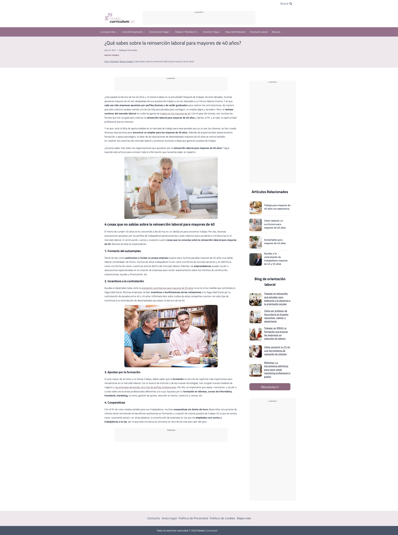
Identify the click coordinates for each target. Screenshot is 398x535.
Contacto (153, 518)
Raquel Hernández (129, 50)
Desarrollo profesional (235, 31)
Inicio (106, 61)
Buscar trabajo (111, 55)
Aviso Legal (169, 518)
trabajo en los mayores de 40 (175, 113)
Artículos (114, 61)
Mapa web (244, 518)
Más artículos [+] (270, 387)
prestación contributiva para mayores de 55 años (167, 288)
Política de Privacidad (193, 518)
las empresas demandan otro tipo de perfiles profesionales (145, 387)
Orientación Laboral (259, 31)
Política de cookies (222, 518)
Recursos (276, 31)
